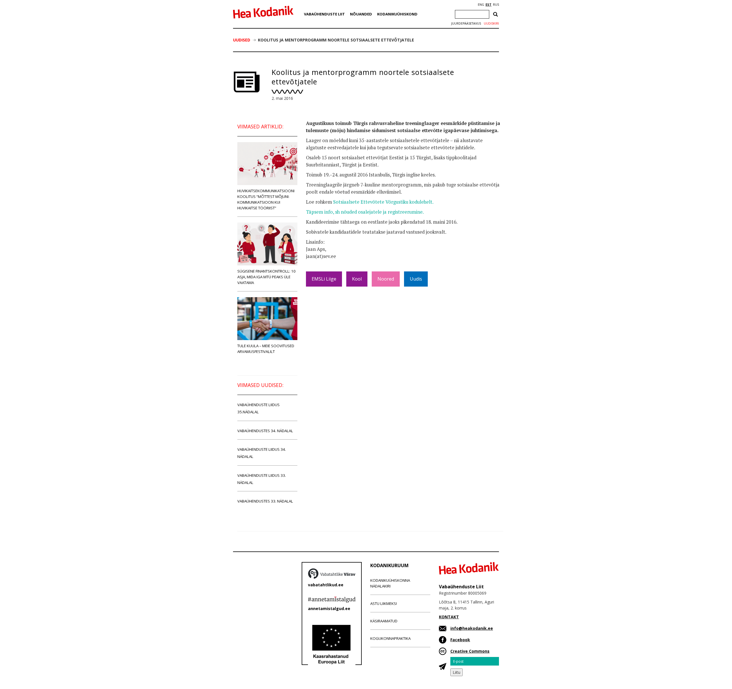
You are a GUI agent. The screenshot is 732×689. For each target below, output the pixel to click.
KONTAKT (449, 616)
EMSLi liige (324, 279)
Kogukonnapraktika (390, 638)
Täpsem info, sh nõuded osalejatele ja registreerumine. (365, 212)
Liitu (456, 672)
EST (489, 5)
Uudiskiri (491, 23)
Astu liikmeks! (383, 603)
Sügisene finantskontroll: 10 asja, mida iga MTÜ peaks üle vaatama (266, 277)
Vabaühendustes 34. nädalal (265, 430)
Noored (385, 279)
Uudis (416, 279)
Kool (357, 279)
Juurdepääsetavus (466, 23)
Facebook (460, 639)
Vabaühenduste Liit (324, 14)
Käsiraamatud (383, 621)
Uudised (241, 40)
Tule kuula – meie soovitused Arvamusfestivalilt (265, 348)
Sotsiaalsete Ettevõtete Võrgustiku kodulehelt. (383, 202)
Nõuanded (361, 14)
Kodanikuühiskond (397, 14)
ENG (481, 5)
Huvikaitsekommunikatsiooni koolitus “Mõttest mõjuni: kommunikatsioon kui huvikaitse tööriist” (266, 199)
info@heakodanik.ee (471, 628)
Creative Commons (470, 651)
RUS (496, 5)
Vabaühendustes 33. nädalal (265, 501)
